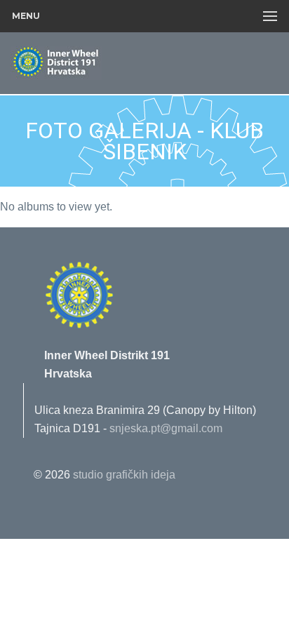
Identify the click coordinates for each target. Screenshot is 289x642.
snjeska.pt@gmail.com (165, 428)
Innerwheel (88, 63)
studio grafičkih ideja (124, 475)
